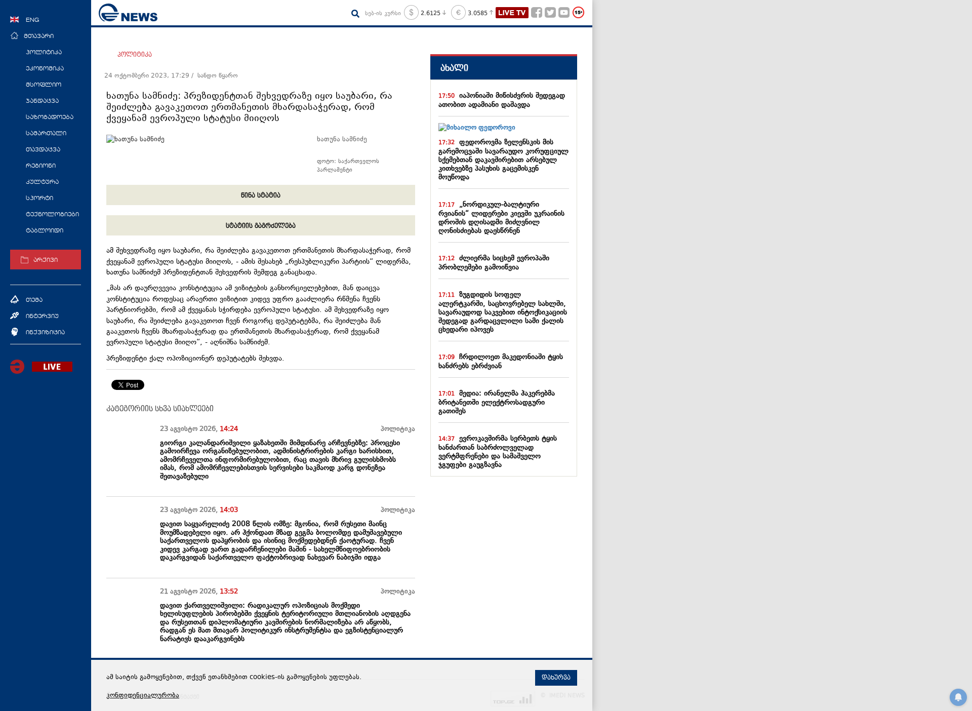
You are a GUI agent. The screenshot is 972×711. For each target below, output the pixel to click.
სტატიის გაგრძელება (261, 225)
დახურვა (556, 677)
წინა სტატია (260, 195)
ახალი (454, 68)
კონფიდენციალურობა (142, 696)
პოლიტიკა (134, 54)
